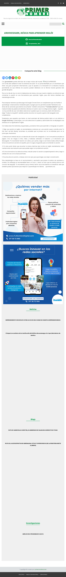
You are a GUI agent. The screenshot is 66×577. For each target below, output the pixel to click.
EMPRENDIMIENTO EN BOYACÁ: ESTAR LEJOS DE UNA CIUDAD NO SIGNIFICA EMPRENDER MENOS (33, 320)
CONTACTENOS (26, 3)
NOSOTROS (6, 3)
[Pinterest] (13, 77)
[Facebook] (3, 77)
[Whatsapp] (16, 77)
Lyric (27, 105)
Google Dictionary (7, 120)
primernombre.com (40, 569)
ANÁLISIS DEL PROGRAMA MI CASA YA (33, 534)
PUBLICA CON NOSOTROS (16, 3)
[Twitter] (6, 77)
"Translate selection (51, 107)
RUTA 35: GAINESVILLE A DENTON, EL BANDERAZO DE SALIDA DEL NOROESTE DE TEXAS (33, 430)
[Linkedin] (9, 77)
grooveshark (9, 81)
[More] (19, 77)
